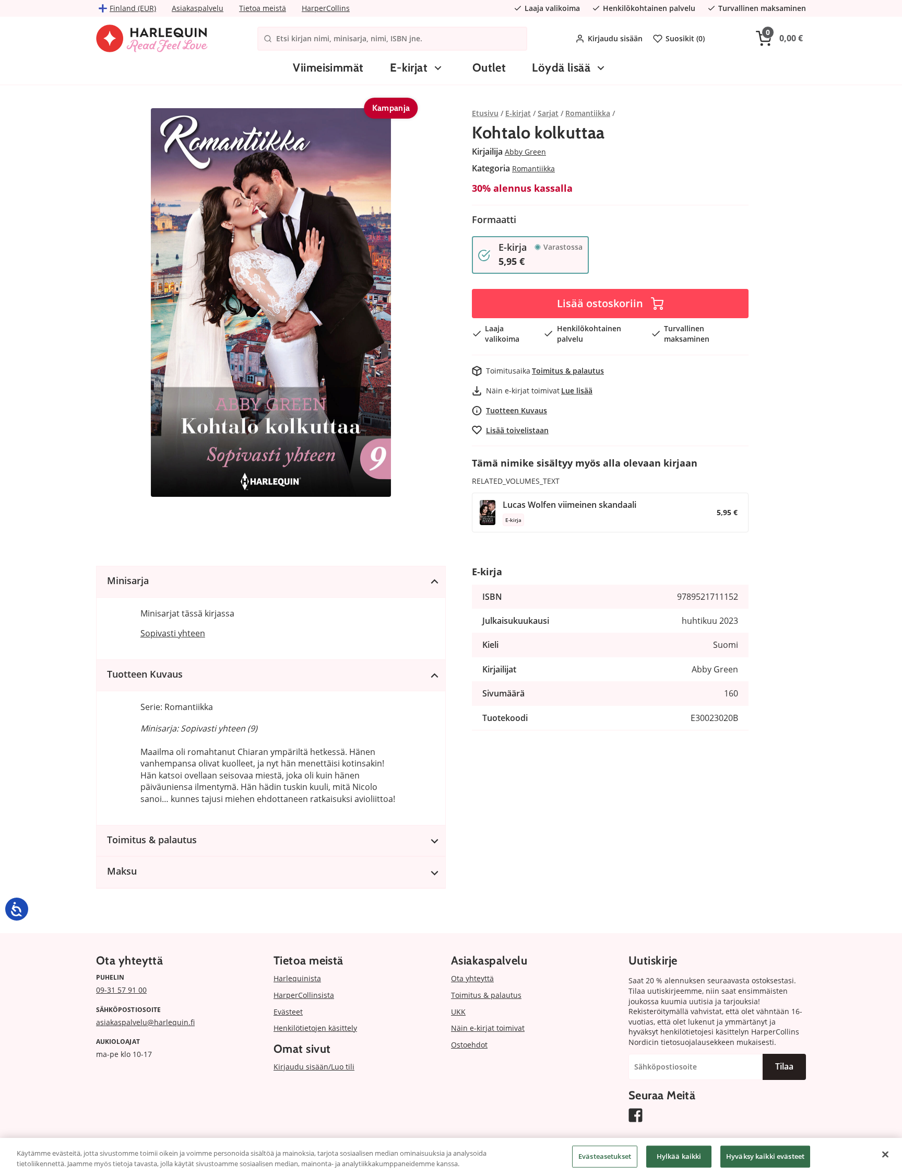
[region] (451, 1156)
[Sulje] (885, 1154)
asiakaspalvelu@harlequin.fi (145, 1022)
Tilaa (784, 1066)
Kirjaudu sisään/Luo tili (314, 1067)
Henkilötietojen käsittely (315, 1028)
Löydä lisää (561, 68)
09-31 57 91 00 (121, 990)
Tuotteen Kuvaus (516, 410)
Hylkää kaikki (679, 1156)
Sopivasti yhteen (172, 633)
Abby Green (525, 152)
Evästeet (288, 1012)
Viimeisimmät (328, 68)
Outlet (489, 68)
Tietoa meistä (262, 8)
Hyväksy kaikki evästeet (765, 1156)
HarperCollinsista (304, 995)
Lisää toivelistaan (517, 430)
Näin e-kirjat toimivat (488, 1028)
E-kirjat (409, 68)
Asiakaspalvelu (197, 8)
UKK (458, 1012)
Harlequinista (297, 978)
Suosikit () (685, 38)
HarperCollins (326, 8)
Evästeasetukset (604, 1156)
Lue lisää (576, 391)
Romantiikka (533, 168)
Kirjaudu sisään (615, 38)
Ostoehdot (469, 1045)
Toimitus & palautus (568, 371)
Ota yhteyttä (472, 978)
